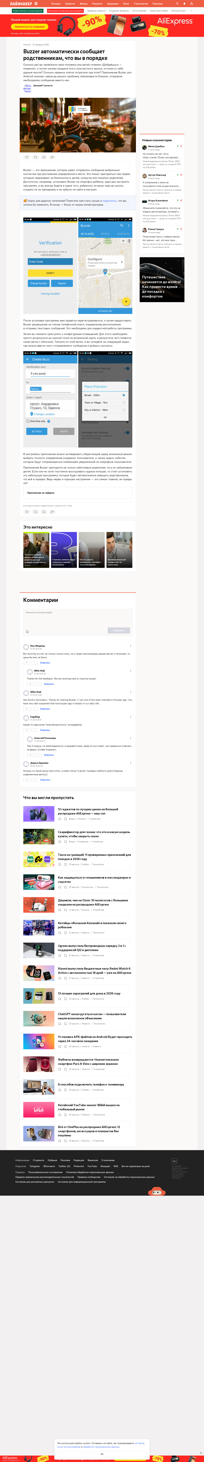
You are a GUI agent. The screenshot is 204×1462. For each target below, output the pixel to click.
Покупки (82, 819)
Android (85, 1046)
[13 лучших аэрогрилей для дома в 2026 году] (78, 996)
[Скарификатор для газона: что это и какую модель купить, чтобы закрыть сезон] (78, 836)
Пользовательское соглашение (45, 1172)
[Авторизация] (191, 3)
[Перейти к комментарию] (162, 157)
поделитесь (109, 200)
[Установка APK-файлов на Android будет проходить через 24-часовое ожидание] (78, 1041)
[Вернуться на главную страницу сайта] (21, 3)
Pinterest (79, 1166)
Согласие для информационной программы (82, 1181)
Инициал (105, 1166)
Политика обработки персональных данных (90, 1172)
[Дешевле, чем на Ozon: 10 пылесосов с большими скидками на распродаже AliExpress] (78, 905)
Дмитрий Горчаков (43, 85)
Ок (102, 1454)
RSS (116, 1166)
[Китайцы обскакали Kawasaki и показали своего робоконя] (78, 927)
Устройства (94, 819)
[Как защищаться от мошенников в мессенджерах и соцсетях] (78, 882)
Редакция (79, 1160)
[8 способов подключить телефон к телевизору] (78, 1087)
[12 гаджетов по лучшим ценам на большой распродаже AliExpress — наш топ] (78, 813)
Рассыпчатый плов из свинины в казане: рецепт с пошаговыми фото (162, 191)
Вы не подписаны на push (136, 1166)
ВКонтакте (49, 1166)
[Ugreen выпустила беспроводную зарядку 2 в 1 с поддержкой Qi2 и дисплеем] (78, 950)
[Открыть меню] (130, 646)
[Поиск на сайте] (177, 3)
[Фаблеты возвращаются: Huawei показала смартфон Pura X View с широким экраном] (78, 1064)
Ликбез (85, 864)
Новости (85, 932)
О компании (108, 1160)
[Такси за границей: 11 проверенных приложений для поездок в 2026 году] (78, 859)
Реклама (27, 565)
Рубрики (52, 1160)
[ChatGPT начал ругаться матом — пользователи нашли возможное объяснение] (78, 1018)
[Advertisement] (77, 582)
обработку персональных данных (101, 1446)
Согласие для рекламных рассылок (34, 1181)
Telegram (35, 1166)
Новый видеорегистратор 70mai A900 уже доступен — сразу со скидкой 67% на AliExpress (162, 164)
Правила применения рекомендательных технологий (44, 1177)
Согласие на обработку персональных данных (129, 1177)
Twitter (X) (64, 1166)
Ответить (45, 662)
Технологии (98, 864)
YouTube (92, 1166)
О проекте (38, 1160)
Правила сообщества (89, 1177)
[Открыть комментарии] (65, 819)
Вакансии (93, 1160)
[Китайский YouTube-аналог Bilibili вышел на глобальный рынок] (78, 1109)
